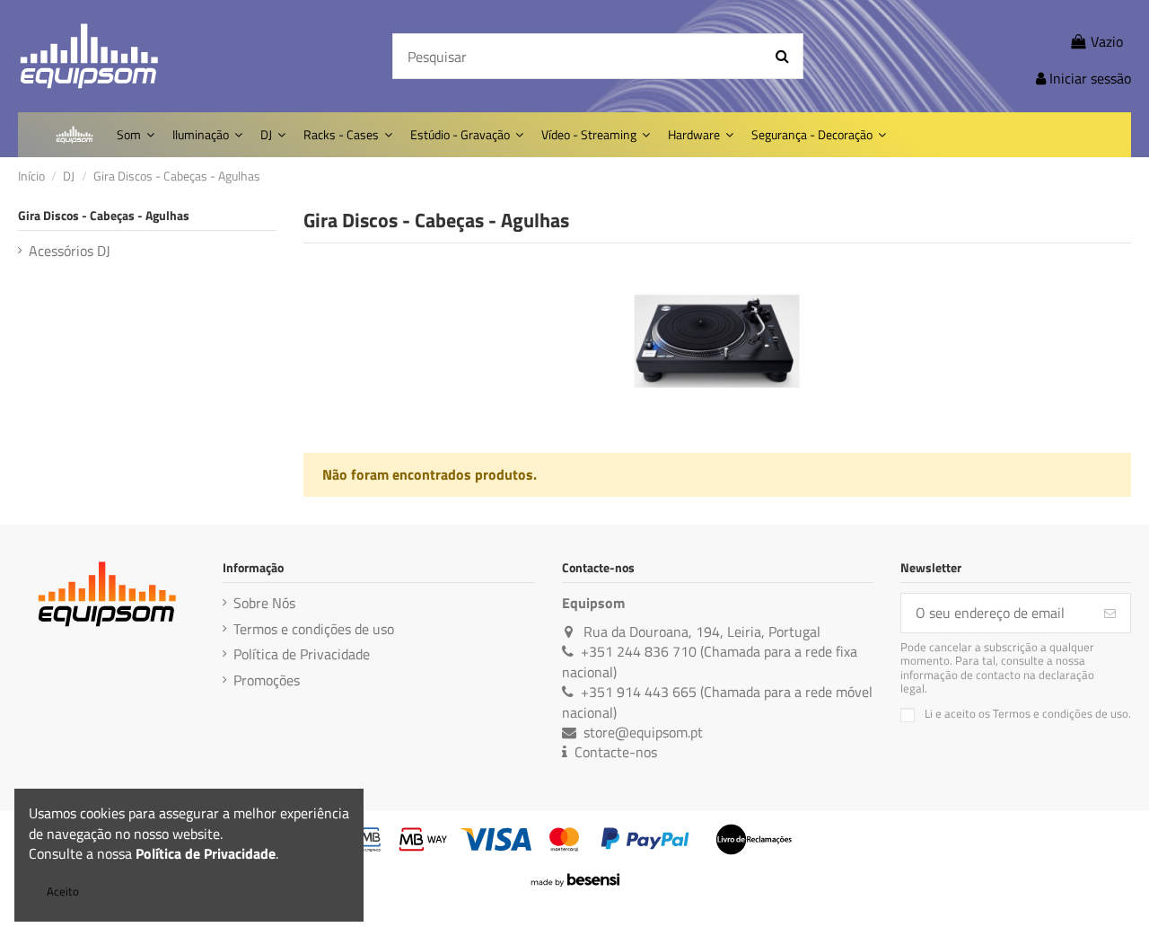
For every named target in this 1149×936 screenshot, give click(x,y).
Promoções (266, 680)
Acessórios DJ (69, 250)
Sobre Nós (264, 603)
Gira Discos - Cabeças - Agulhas (103, 215)
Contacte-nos (615, 752)
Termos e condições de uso (313, 629)
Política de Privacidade (301, 654)
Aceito (63, 891)
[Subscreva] (1110, 613)
